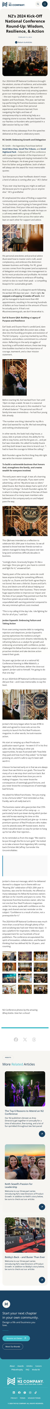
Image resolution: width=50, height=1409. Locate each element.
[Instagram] (30, 1392)
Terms (22, 1398)
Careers (38, 1366)
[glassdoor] (24, 1392)
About (12, 1366)
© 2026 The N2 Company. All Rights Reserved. (25, 1403)
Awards (20, 1366)
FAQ (27, 1369)
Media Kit (36, 1369)
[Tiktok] (35, 1392)
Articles (29, 1366)
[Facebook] (19, 1392)
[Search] (38, 4)
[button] (16, 1039)
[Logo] (13, 4)
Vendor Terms (34, 1398)
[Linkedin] (14, 1392)
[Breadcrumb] (45, 4)
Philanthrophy (17, 1369)
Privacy (14, 1398)
